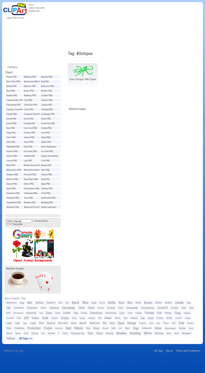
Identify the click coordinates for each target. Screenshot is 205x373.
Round (105, 328)
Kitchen (160, 318)
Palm (151, 323)
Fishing (168, 312)
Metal (73, 323)
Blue (85, 303)
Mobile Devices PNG (33, 165)
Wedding (135, 333)
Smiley (182, 328)
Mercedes (63, 323)
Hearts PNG (11, 77)
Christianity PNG (13, 104)
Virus (99, 333)
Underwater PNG (48, 197)
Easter (67, 313)
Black (75, 303)
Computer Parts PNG (33, 114)
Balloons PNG (30, 86)
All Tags (158, 350)
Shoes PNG (29, 184)
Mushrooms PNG (13, 170)
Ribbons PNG (12, 179)
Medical (51, 323)
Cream (174, 307)
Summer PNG (47, 188)
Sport (18, 333)
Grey (74, 318)
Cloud (91, 308)
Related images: (77, 109)
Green (65, 318)
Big (67, 302)
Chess (43, 307)
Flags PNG (10, 132)
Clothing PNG (47, 109)
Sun (43, 333)
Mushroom (95, 323)
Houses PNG (12, 151)
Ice (143, 318)
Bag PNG (45, 81)
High (125, 318)
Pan (158, 323)
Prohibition (19, 328)
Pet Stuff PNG (30, 174)
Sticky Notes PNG (31, 188)
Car (8, 308)
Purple (48, 328)
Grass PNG (28, 142)
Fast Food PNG (30, 128)
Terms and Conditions (188, 350)
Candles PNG (47, 95)
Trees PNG (28, 197)
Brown (148, 303)
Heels (117, 318)
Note (112, 323)
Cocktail (111, 307)
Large (187, 318)
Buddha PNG (11, 95)
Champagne (32, 307)
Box (129, 303)
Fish (159, 313)
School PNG (11, 184)
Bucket (158, 302)
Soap (191, 328)
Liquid (33, 323)
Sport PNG (11, 188)
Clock (81, 308)
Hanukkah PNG (13, 146)
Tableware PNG (30, 193)
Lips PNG (28, 160)
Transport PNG (12, 197)
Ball (29, 303)
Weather (121, 333)
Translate (17, 224)
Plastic (190, 323)
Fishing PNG (46, 128)
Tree (90, 333)
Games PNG (29, 137)
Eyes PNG (10, 128)
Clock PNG (28, 109)
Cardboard (19, 307)
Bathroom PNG (47, 86)
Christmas (68, 308)
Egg (76, 313)
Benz (60, 302)
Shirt (127, 328)
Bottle (112, 303)
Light (17, 323)
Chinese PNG (47, 100)
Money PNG (46, 165)
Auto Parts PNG (13, 81)
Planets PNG (46, 174)
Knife (169, 318)
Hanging (91, 318)
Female (149, 313)
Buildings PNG (30, 95)
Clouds (101, 308)
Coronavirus (147, 308)
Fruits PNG (11, 137)
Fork (19, 318)
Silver (158, 328)
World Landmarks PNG (48, 207)
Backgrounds (34, 11)
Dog (41, 313)
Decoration (18, 313)
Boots (102, 302)
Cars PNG (28, 100)
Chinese (54, 308)
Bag (22, 302)
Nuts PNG (45, 170)
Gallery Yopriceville (37, 8)
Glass (35, 318)
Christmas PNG (30, 104)
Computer (132, 308)
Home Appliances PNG (48, 147)
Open (121, 323)
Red (68, 328)
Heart (108, 318)
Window (159, 333)
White (148, 333)
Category (11, 67)
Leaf (9, 323)
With (176, 333)
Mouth (83, 323)
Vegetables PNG (13, 202)
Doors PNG (28, 118)
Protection (34, 328)
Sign (136, 328)
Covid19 (162, 308)
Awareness (11, 302)
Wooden (186, 333)
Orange (131, 323)
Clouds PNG (11, 114)
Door (49, 313)
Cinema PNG (46, 104)
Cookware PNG (48, 114)
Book (94, 302)
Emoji (84, 313)
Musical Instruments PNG (33, 170)
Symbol (51, 333)
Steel (26, 333)
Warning (109, 333)
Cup (191, 307)
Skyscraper (170, 328)
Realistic (59, 328)
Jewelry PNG (29, 156)
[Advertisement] (124, 25)
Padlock (142, 323)
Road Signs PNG (31, 179)
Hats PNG (28, 146)
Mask (41, 323)
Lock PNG (45, 160)
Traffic (65, 333)
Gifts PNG (10, 142)
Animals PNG (47, 77)
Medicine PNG (30, 77)
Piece (166, 323)
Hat (99, 318)
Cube (183, 307)
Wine (169, 333)
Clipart (9, 72)
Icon (150, 318)
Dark (8, 312)
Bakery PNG (11, 86)
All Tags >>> (25, 338)
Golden (54, 318)
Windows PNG (12, 207)
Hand (82, 318)
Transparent (77, 333)
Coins (120, 307)
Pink (181, 323)
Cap (189, 302)
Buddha (168, 302)
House (134, 318)
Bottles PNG (46, 90)
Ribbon (78, 328)
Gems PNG (46, 137)
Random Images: (15, 268)
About (169, 350)
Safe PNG (45, 179)
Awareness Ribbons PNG (33, 82)
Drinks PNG (46, 118)
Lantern (178, 318)
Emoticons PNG (48, 123)
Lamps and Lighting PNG (49, 156)
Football (10, 318)
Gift (26, 318)
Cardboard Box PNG (15, 100)
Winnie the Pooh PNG (33, 207)
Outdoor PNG (12, 174)
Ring (88, 328)
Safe (113, 328)
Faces (139, 312)
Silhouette (147, 328)
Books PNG (29, 90)
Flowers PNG (29, 132)
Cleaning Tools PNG (15, 109)
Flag (177, 313)
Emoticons (110, 312)
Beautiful (51, 302)
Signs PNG (45, 184)
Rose (96, 328)
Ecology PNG (29, 123)
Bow (121, 303)
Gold (45, 318)
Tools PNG (45, 193)
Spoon (9, 333)
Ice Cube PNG (47, 151)
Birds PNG (10, 90)
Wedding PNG (47, 202)
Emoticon (96, 313)
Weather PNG (30, 202)
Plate (8, 328)
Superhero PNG (13, 193)
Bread (138, 302)
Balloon (39, 302)
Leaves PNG (11, 160)
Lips (25, 323)
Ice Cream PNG (30, 151)
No (105, 323)
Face (130, 312)
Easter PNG (11, 123)
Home (31, 5)
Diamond (31, 313)
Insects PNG (11, 156)
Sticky (34, 333)
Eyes (122, 313)
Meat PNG (10, 165)
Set (120, 328)
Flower (187, 312)
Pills (173, 323)
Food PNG (45, 132)
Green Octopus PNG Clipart (82, 79)
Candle (179, 303)
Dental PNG (11, 118)
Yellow (10, 338)
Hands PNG (46, 142)
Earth (57, 312)
